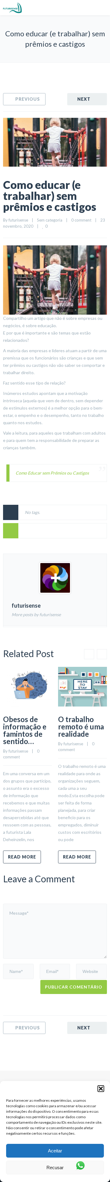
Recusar (55, 1167)
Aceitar (55, 1150)
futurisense (18, 220)
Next (83, 99)
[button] (101, 1089)
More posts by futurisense (36, 614)
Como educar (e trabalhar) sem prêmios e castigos (49, 195)
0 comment (81, 220)
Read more (22, 856)
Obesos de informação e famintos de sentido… (24, 730)
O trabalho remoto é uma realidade (81, 726)
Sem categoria (49, 220)
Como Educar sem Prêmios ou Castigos (52, 472)
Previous (27, 99)
